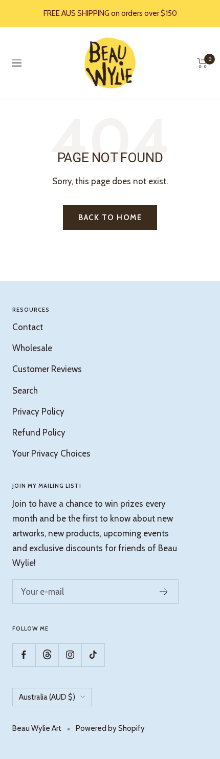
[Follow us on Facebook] (23, 654)
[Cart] (202, 63)
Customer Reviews (47, 369)
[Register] (164, 591)
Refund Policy (38, 432)
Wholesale (32, 348)
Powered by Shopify (110, 728)
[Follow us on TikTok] (92, 654)
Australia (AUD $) (47, 697)
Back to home (110, 217)
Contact (27, 327)
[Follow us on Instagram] (69, 654)
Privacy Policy (38, 411)
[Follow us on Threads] (46, 654)
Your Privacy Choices (51, 453)
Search (25, 390)
